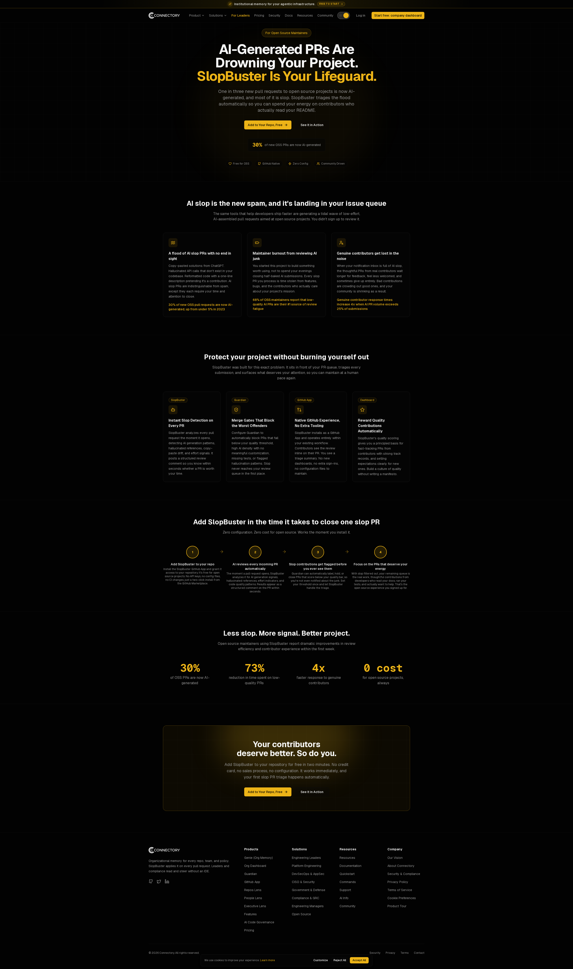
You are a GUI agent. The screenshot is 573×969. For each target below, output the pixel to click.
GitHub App (252, 882)
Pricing (259, 15)
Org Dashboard (255, 866)
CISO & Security (303, 882)
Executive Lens (255, 906)
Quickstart (347, 874)
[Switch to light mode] (343, 15)
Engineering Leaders (306, 858)
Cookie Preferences (401, 898)
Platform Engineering (306, 866)
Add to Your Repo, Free (265, 125)
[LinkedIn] (167, 881)
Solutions (216, 15)
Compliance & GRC (305, 898)
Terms (404, 953)
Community (325, 15)
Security (274, 15)
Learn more (267, 960)
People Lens (253, 898)
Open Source (301, 914)
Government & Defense (308, 890)
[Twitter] (159, 881)
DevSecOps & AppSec (308, 874)
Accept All (359, 960)
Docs (289, 15)
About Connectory (401, 866)
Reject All (340, 960)
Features (250, 914)
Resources (305, 15)
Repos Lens (252, 890)
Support (345, 890)
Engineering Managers (308, 906)
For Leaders (240, 15)
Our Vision (395, 858)
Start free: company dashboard (398, 15)
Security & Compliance (403, 874)
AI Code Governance (259, 922)
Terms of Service (399, 890)
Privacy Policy (397, 882)
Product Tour (396, 906)
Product (195, 15)
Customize (320, 960)
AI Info (344, 898)
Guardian (250, 874)
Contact (419, 953)
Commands (348, 882)
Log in (360, 15)
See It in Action (312, 125)
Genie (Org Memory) (258, 858)
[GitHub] (151, 881)
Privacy (390, 953)
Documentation (350, 866)
